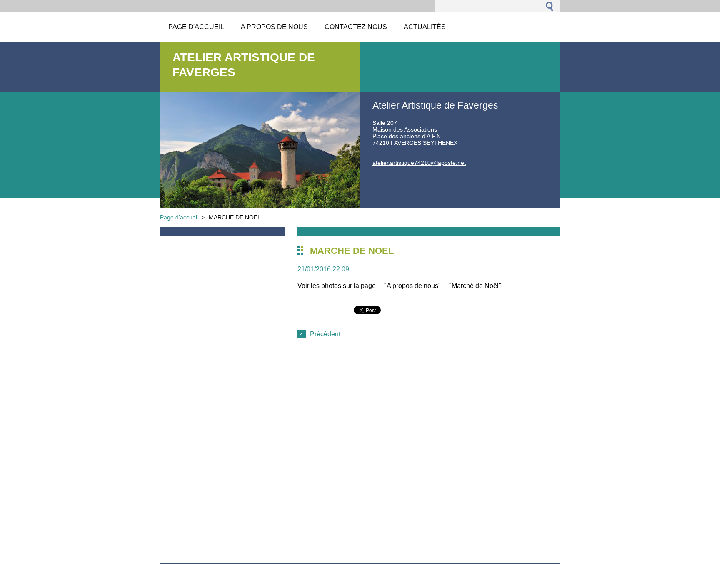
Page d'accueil (179, 217)
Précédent (325, 334)
